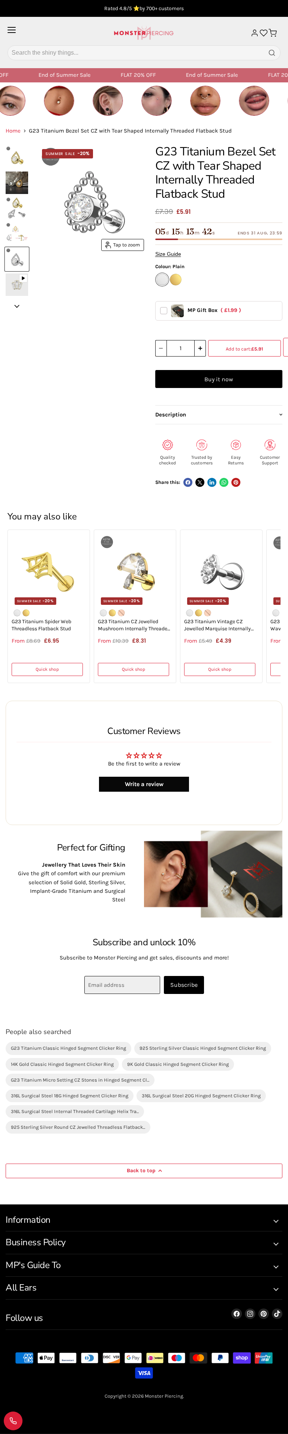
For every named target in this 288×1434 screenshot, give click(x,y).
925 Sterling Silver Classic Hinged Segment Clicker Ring (203, 1048)
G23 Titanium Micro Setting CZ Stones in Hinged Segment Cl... (80, 1080)
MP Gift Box (214, 310)
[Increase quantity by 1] (200, 348)
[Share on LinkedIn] (211, 482)
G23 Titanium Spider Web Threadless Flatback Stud (41, 625)
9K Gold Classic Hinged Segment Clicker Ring (178, 1064)
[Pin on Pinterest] (235, 482)
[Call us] (13, 1421)
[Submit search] (272, 53)
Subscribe (184, 984)
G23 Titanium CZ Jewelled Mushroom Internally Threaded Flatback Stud (134, 625)
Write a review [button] (144, 784)
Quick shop (47, 669)
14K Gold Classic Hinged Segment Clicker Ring (62, 1064)
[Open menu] (12, 33)
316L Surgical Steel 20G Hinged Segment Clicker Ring (201, 1095)
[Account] (254, 33)
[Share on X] (199, 482)
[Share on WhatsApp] (223, 482)
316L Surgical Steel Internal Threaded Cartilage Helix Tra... (75, 1111)
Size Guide (168, 254)
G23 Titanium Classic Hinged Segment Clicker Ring (68, 1048)
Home (13, 131)
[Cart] (272, 33)
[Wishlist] (264, 33)
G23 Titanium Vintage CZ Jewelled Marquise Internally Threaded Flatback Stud (217, 625)
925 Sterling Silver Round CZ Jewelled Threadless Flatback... (78, 1127)
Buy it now (218, 379)
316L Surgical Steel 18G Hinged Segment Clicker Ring (69, 1095)
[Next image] (17, 306)
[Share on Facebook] (187, 482)
